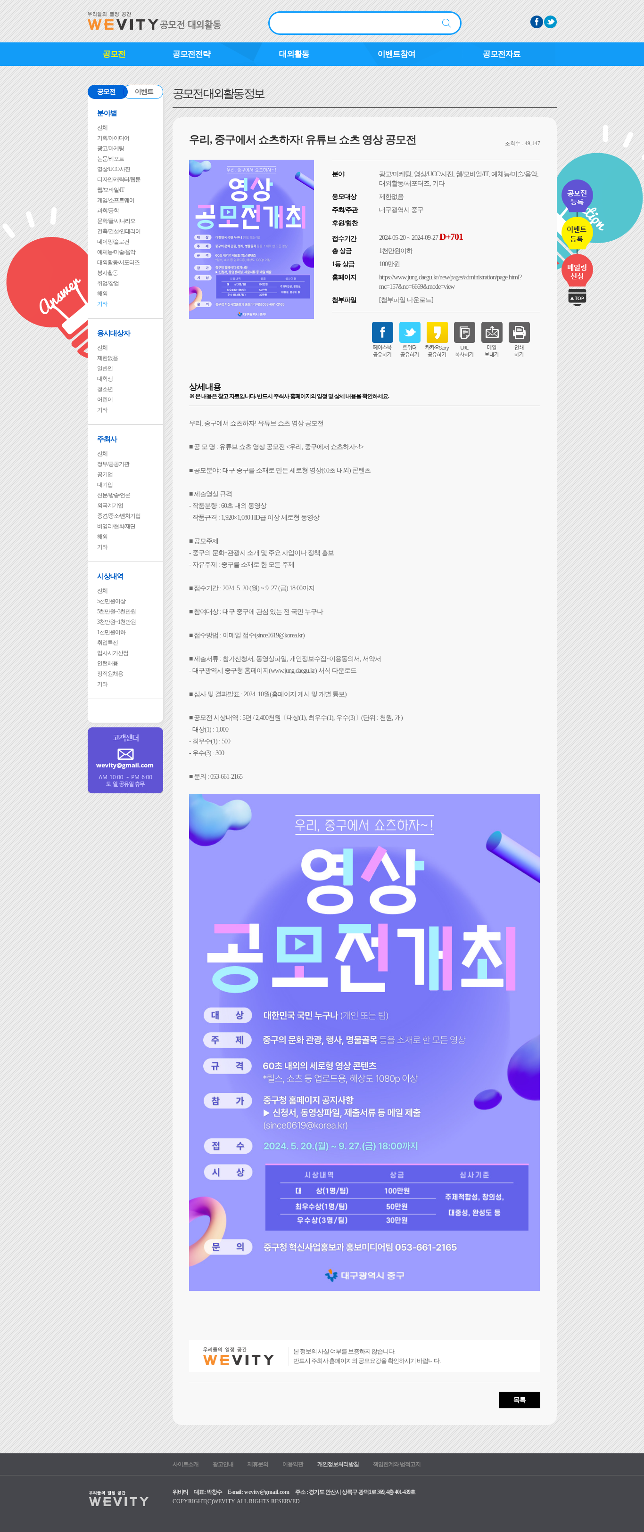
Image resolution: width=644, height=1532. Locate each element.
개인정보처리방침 (338, 1464)
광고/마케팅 (110, 148)
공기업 (105, 474)
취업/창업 (108, 283)
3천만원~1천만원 (116, 622)
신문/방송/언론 (113, 495)
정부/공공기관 (113, 464)
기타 (102, 304)
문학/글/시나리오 (116, 221)
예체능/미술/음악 (116, 252)
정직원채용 (110, 673)
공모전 (114, 53)
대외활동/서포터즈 (118, 262)
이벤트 (144, 91)
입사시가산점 (112, 653)
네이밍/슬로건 (113, 241)
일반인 (105, 368)
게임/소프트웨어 (115, 200)
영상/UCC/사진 (113, 169)
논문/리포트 (110, 158)
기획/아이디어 (113, 138)
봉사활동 (107, 272)
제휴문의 (258, 1464)
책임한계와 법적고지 (397, 1464)
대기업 (105, 484)
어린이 (105, 399)
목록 (519, 1399)
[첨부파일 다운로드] (406, 299)
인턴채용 (107, 663)
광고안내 (223, 1464)
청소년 (105, 389)
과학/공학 (108, 210)
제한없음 (107, 358)
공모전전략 (191, 53)
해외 (102, 293)
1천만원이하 (111, 632)
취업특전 (107, 642)
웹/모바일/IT (110, 190)
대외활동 (294, 53)
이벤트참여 (396, 53)
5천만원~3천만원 (116, 611)
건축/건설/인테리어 (118, 231)
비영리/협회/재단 (116, 526)
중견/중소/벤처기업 (118, 516)
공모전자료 (501, 53)
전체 (102, 127)
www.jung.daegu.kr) (294, 670)
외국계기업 (110, 505)
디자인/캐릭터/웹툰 (118, 179)
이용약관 (292, 1464)
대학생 (105, 378)
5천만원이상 (111, 601)
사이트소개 (185, 1464)
